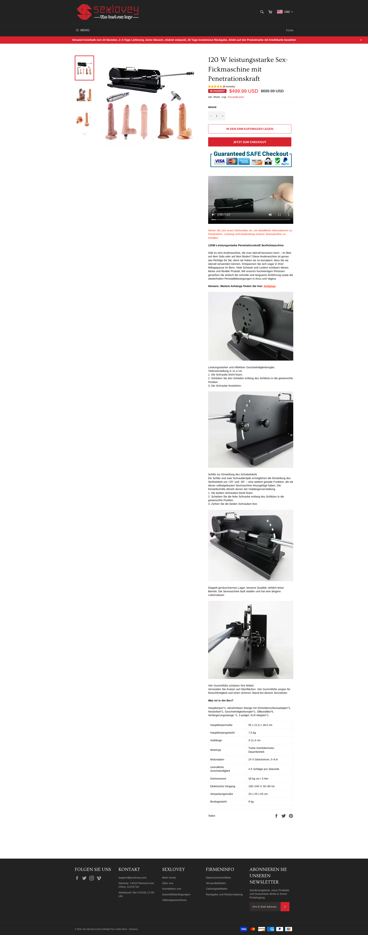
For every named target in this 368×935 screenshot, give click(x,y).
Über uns (167, 883)
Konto (289, 30)
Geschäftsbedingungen (176, 894)
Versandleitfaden (216, 883)
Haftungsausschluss (174, 899)
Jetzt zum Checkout (249, 142)
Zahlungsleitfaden (217, 888)
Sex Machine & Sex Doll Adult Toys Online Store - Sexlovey (110, 929)
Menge (212, 107)
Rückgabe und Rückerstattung (224, 894)
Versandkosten (236, 97)
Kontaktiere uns (171, 888)
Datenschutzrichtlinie (218, 877)
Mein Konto (169, 877)
